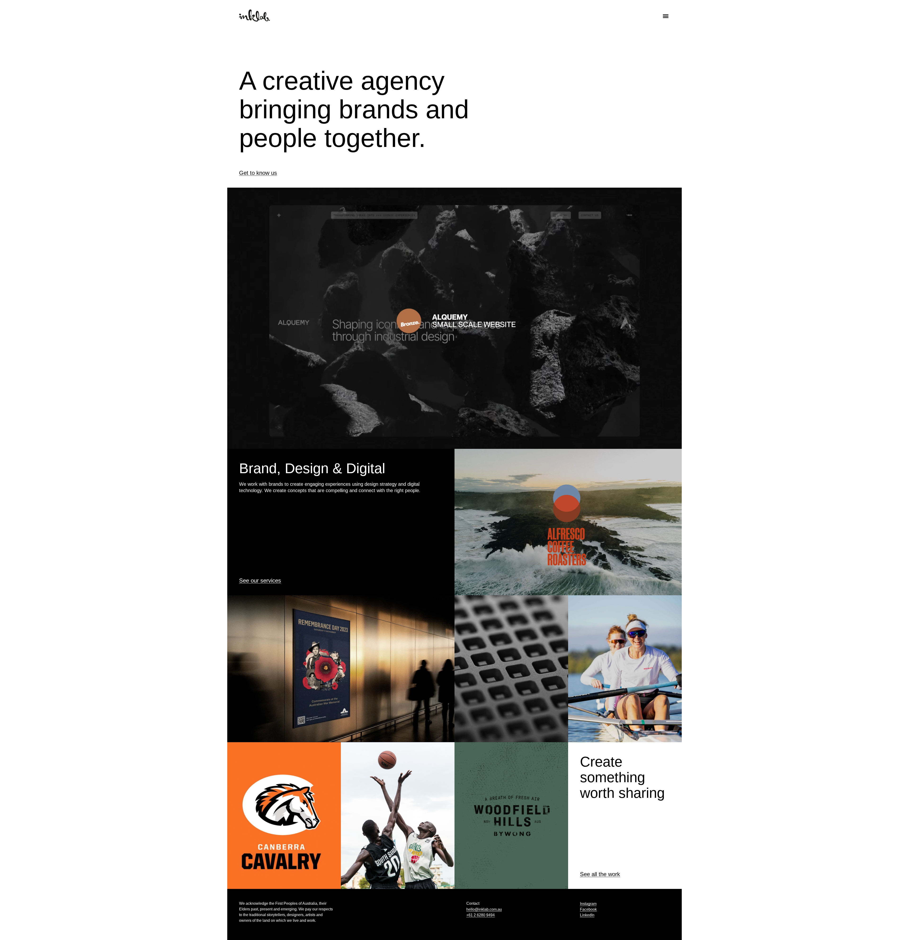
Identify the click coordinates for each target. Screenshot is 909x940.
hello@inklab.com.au (484, 909)
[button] (665, 15)
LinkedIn (587, 915)
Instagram (588, 904)
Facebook (588, 909)
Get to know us (258, 173)
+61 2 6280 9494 (480, 915)
